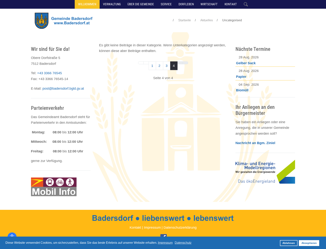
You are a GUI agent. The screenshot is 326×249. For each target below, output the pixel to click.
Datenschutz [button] (183, 242)
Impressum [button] (165, 242)
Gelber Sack (246, 63)
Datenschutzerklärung (180, 227)
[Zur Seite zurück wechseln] (146, 62)
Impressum (152, 227)
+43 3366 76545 (49, 73)
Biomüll (242, 90)
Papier (241, 77)
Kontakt (135, 227)
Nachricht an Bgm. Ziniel (255, 143)
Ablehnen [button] (288, 242)
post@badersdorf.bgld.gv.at (63, 88)
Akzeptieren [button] (309, 242)
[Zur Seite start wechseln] (141, 62)
